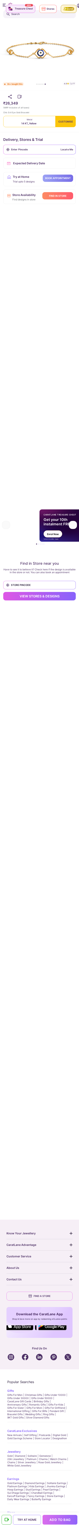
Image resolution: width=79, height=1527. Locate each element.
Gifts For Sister (15, 1407)
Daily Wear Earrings (18, 1499)
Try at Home (27, 1519)
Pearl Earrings (51, 1489)
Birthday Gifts (41, 1401)
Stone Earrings (55, 1496)
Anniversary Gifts (17, 1404)
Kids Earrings (36, 1486)
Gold (10, 1455)
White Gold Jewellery (19, 1465)
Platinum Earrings (17, 1486)
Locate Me (67, 149)
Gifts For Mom (34, 1407)
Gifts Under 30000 (18, 1398)
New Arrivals (14, 1435)
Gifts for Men (14, 1394)
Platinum (31, 1459)
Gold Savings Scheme (19, 1438)
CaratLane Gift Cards (19, 1401)
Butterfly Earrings (41, 1499)
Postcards (44, 1435)
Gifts (10, 1390)
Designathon (59, 1438)
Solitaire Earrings (56, 1483)
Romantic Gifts (37, 1404)
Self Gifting (30, 1435)
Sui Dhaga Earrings (18, 1492)
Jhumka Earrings (55, 1486)
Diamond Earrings (35, 1483)
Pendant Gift (57, 1411)
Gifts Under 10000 (55, 1394)
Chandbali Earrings (41, 1492)
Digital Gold (59, 1435)
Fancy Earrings (36, 1496)
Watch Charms (58, 1459)
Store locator (42, 1438)
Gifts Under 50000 (41, 1398)
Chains (11, 1462)
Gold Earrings (14, 1483)
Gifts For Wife (39, 1411)
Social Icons (21, 1330)
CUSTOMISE (65, 121)
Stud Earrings (33, 1489)
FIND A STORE (42, 1296)
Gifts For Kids (55, 1404)
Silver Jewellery (27, 1462)
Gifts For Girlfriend (55, 1407)
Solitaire (32, 1455)
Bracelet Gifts (15, 1414)
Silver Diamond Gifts (37, 1417)
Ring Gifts (48, 1414)
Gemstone (45, 1455)
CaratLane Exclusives (22, 1431)
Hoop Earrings (15, 1489)
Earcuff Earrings (16, 1496)
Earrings (13, 1479)
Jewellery (14, 1451)
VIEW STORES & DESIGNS (40, 596)
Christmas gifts (33, 1394)
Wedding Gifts (33, 1414)
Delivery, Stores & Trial (23, 139)
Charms (43, 1459)
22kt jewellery (15, 1459)
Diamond (20, 1455)
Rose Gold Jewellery (50, 1462)
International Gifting (18, 1411)
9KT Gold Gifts (15, 1417)
